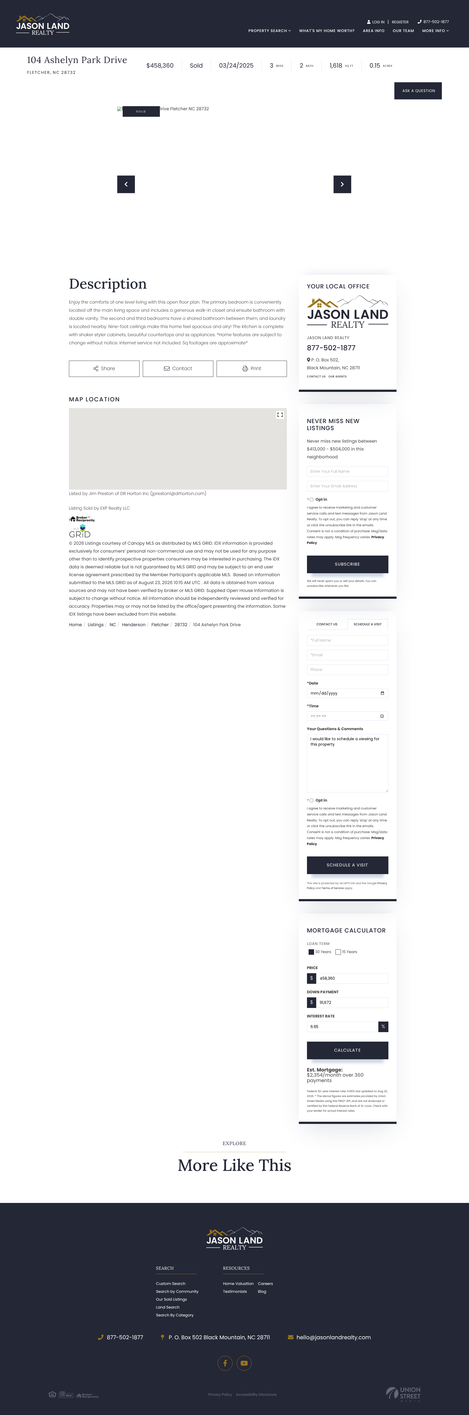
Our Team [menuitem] (403, 30)
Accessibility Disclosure (256, 1394)
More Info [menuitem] (433, 30)
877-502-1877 (435, 21)
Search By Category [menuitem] (175, 1315)
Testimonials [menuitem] (235, 1291)
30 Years (323, 951)
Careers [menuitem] (265, 1283)
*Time (313, 706)
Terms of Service (333, 888)
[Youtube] (244, 1363)
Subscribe (347, 564)
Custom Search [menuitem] (170, 1283)
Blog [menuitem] (262, 1291)
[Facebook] (225, 1363)
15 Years (349, 951)
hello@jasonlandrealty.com (334, 1337)
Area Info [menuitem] (374, 30)
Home (75, 625)
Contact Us (316, 376)
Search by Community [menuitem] (177, 1291)
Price (312, 967)
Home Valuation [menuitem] (238, 1283)
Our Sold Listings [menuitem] (171, 1299)
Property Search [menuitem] (267, 30)
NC (113, 625)
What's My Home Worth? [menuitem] (327, 30)
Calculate (347, 1050)
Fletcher (160, 625)
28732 (181, 625)
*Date (312, 683)
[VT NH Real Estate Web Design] (403, 1394)
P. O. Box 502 (218, 1337)
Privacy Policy (220, 1394)
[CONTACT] (418, 90)
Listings (96, 625)
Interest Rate (321, 1016)
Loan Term (318, 943)
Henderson (133, 625)
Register (400, 22)
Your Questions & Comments (335, 729)
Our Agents (337, 376)
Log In (378, 22)
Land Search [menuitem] (168, 1307)
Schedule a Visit (368, 624)
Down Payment (323, 992)
